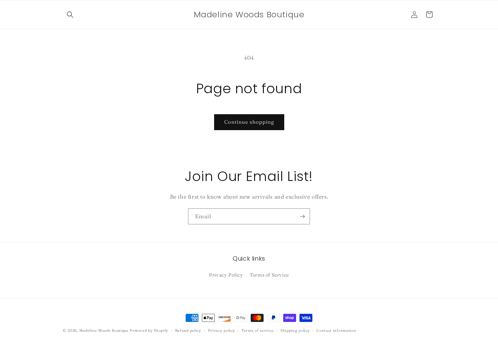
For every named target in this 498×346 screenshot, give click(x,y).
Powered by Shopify (149, 330)
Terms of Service (269, 275)
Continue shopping (249, 122)
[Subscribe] (302, 216)
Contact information (336, 330)
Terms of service (258, 330)
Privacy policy (221, 330)
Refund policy (188, 330)
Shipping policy (295, 330)
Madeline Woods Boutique (104, 330)
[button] (70, 14)
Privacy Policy (226, 275)
